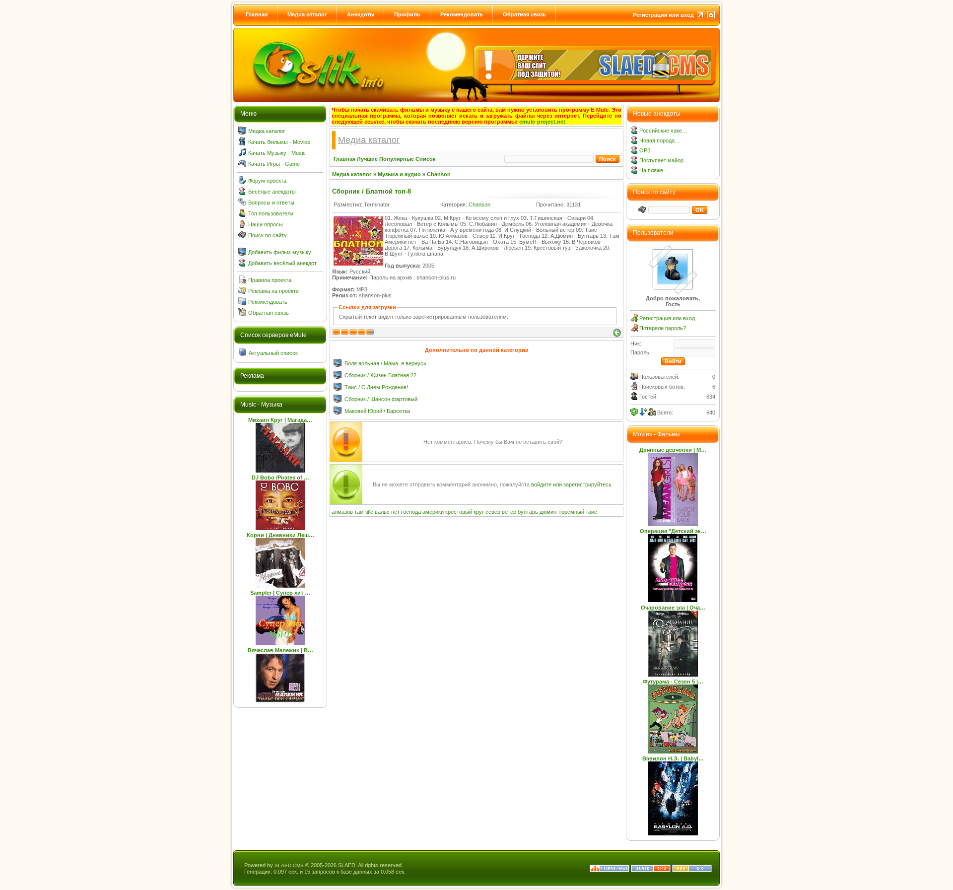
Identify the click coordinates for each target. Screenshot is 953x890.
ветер (509, 512)
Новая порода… (659, 140)
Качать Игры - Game (274, 164)
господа (411, 512)
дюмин (548, 512)
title (369, 512)
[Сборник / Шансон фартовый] (337, 401)
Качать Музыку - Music (277, 153)
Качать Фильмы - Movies (279, 142)
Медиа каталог (307, 14)
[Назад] (617, 333)
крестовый (458, 512)
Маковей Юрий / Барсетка (377, 411)
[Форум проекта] (242, 182)
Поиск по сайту (267, 235)
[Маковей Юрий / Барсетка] (337, 412)
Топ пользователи (270, 213)
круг (479, 512)
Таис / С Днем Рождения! (376, 387)
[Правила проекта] (242, 281)
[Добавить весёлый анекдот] (242, 265)
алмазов (342, 512)
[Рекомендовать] (242, 303)
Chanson (439, 174)
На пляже (651, 170)
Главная (257, 14)
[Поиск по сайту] (242, 237)
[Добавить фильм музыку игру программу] (242, 254)
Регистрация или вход (663, 15)
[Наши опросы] (242, 226)
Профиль (407, 14)
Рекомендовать (461, 14)
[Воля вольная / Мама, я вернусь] (337, 365)
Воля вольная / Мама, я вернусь (385, 363)
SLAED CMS (289, 865)
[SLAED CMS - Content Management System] (651, 870)
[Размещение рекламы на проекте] (242, 292)
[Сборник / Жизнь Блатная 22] (337, 377)
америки (433, 512)
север (492, 512)
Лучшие (367, 159)
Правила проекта (269, 280)
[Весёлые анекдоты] (242, 193)
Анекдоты (360, 14)
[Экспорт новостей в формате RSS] (692, 870)
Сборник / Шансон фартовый (380, 399)
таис (591, 512)
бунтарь (528, 512)
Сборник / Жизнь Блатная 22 (380, 375)
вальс (382, 512)
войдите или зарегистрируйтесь (571, 484)
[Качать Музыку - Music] (242, 154)
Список (425, 159)
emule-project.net (542, 122)
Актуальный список (273, 353)
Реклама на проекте (273, 291)
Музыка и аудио (399, 174)
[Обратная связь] (242, 314)
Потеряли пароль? (662, 328)
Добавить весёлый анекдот (282, 263)
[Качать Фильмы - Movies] (242, 143)
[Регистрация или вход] (634, 320)
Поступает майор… (664, 160)
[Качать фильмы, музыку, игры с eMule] (319, 70)
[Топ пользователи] (242, 215)
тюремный (571, 512)
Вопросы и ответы (271, 202)
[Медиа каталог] (242, 133)
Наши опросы (265, 224)
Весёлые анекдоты (272, 192)
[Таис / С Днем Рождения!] (337, 389)
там (359, 512)
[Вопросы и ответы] (242, 204)
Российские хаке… (663, 131)
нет (395, 512)
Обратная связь (524, 14)
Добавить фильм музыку (279, 252)
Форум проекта (267, 181)
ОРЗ (645, 150)
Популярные (396, 159)
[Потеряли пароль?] (634, 330)
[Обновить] (634, 412)
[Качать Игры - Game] (242, 165)
